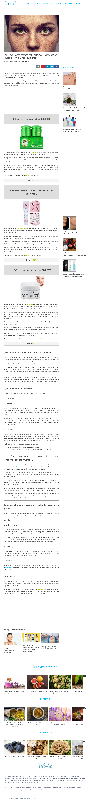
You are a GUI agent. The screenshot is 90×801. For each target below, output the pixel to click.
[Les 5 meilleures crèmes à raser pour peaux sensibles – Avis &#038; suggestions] (70, 244)
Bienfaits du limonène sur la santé (37, 691)
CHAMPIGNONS (45, 732)
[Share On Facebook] (56, 66)
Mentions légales (28, 798)
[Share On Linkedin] (47, 66)
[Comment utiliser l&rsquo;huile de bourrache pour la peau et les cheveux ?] (70, 99)
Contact (21, 798)
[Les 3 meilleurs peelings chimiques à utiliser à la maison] (70, 223)
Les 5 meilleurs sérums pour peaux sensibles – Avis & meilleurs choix (73, 275)
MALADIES (26, 3)
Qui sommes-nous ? (13, 798)
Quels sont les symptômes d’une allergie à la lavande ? (60, 723)
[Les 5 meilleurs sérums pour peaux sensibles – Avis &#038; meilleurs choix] (70, 265)
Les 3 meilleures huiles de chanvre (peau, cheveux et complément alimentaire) (14, 724)
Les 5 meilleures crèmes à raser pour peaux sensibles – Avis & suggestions (74, 254)
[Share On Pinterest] (43, 66)
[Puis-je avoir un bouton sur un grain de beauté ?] (70, 78)
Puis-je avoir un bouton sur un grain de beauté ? (74, 88)
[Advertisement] (31, 100)
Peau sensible (70, 68)
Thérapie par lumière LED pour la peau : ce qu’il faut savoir (49, 649)
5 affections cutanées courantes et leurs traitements (11, 651)
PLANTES (58, 3)
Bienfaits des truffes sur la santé (14, 756)
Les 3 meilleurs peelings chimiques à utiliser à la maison (74, 233)
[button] (85, 676)
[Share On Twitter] (52, 66)
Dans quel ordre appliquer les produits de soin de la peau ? (72, 130)
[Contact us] (38, 66)
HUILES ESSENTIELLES (72, 3)
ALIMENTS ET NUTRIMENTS (42, 3)
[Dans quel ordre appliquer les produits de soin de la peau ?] (70, 120)
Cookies (35, 798)
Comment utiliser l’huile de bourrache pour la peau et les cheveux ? (74, 109)
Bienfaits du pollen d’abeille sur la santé (37, 723)
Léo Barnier (25, 61)
